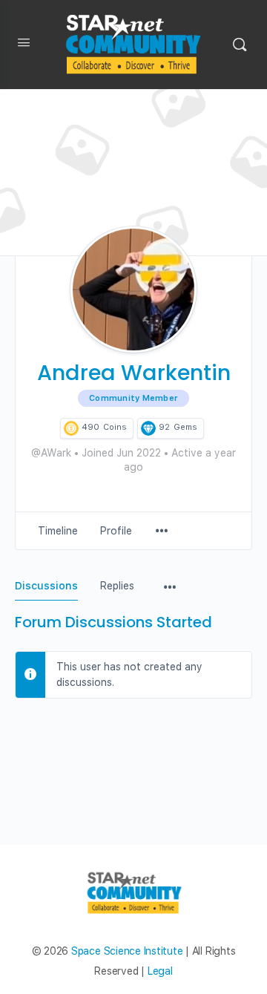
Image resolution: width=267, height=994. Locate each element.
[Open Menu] (24, 45)
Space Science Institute (126, 951)
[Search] (239, 44)
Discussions (46, 586)
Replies (117, 586)
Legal (160, 971)
